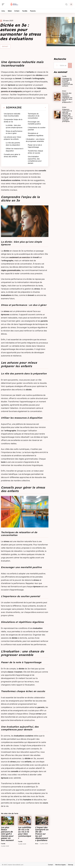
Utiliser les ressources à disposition (14, 150)
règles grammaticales (11, 270)
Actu (36, 843)
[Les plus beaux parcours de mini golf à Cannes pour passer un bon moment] (7, 820)
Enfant (5, 46)
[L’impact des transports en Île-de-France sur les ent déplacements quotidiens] (41, 820)
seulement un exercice (19, 257)
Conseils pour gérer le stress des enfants (12, 155)
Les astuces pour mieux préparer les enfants (12, 138)
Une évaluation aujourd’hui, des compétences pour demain (35, 160)
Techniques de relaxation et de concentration (33, 116)
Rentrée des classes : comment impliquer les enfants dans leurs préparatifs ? (67, 97)
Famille (3, 843)
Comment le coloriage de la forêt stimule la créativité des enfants (67, 82)
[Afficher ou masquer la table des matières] (34, 107)
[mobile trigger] (3, 4)
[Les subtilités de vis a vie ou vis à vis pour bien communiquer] (24, 820)
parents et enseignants (11, 91)
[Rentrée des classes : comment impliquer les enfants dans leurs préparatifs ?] (57, 97)
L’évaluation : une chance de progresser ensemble (35, 140)
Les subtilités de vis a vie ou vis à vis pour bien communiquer (24, 832)
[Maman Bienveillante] (14, 4)
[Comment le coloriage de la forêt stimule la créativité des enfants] (57, 81)
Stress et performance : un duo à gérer (14, 132)
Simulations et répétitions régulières (35, 134)
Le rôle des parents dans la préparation (13, 144)
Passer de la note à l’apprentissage (35, 146)
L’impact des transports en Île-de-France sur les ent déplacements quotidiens (41, 833)
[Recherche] (66, 4)
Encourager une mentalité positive (34, 123)
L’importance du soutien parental (36, 129)
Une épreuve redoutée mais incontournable (12, 115)
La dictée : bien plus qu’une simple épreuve (14, 126)
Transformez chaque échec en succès (35, 152)
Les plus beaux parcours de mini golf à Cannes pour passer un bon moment (7, 833)
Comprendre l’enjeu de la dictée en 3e (13, 120)
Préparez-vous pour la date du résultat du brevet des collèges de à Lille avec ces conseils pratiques (67, 115)
